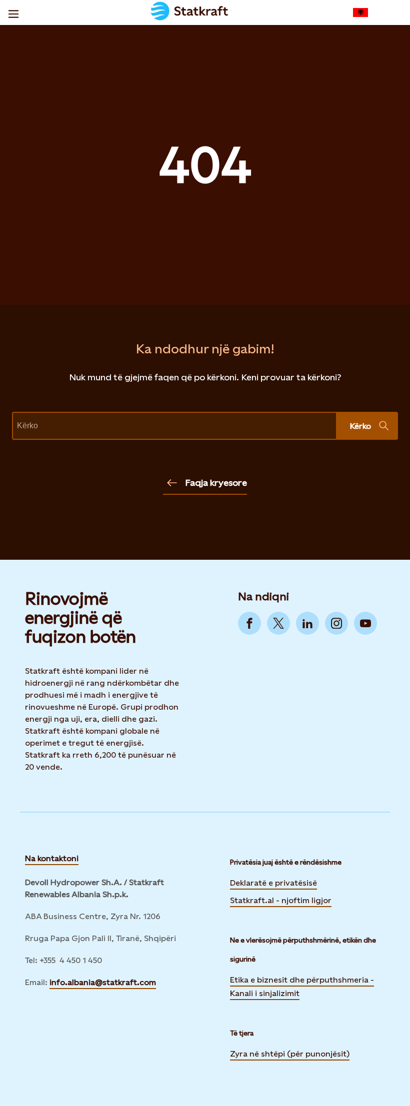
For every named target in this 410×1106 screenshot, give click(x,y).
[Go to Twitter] (278, 623)
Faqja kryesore (216, 482)
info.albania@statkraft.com (103, 982)
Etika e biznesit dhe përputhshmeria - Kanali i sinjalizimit (302, 986)
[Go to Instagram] (336, 623)
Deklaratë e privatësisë (273, 883)
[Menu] (13, 12)
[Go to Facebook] (249, 623)
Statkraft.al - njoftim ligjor (281, 900)
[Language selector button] (360, 12)
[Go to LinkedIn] (307, 623)
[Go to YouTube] (365, 623)
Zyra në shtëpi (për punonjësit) (290, 1053)
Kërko (360, 426)
